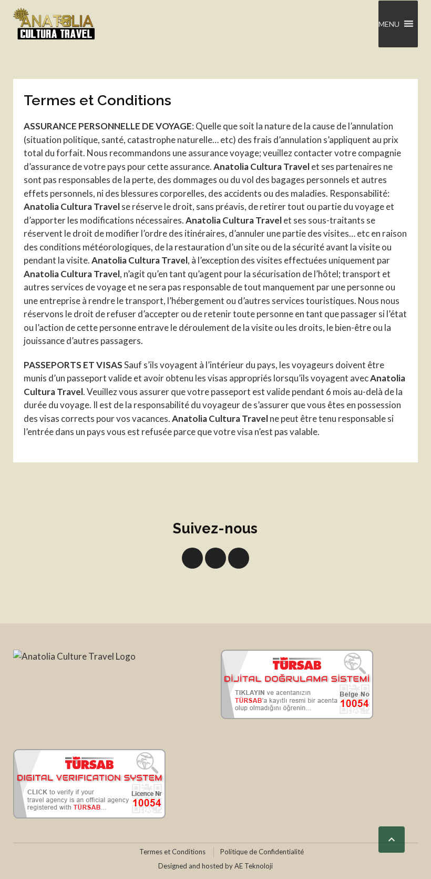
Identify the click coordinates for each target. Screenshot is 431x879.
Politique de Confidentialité (262, 851)
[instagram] (238, 558)
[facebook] (192, 558)
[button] (388, 24)
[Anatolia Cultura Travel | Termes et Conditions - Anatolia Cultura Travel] (54, 23)
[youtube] (215, 558)
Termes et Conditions (172, 851)
